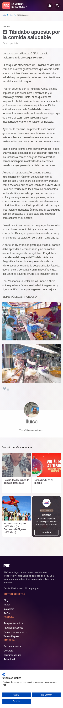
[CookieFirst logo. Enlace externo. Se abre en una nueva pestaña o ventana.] (3, 674)
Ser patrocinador (12, 646)
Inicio (4, 15)
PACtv (7, 613)
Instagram (9, 609)
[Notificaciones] (50, 6)
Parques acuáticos (13, 627)
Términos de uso (12, 655)
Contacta (8, 650)
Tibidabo (6, 27)
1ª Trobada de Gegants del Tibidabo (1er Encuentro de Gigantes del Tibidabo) (15, 528)
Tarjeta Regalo (11, 636)
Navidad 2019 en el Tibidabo (43, 481)
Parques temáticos (13, 623)
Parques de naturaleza (15, 632)
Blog (11, 15)
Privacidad (9, 659)
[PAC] (6, 5)
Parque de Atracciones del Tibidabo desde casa (16, 481)
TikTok (7, 604)
